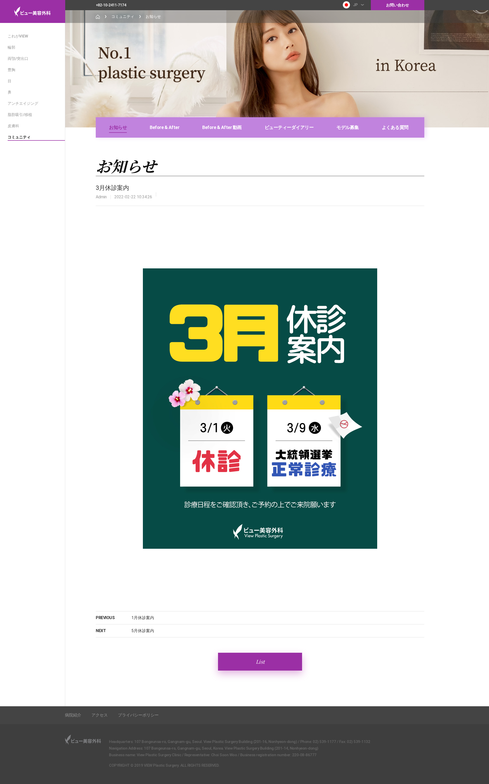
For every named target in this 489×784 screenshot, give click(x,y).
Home (98, 16)
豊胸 (11, 70)
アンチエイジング (23, 103)
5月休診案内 (142, 630)
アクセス (99, 715)
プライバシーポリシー (138, 715)
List (260, 661)
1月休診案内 (142, 617)
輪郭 (11, 47)
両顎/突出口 (18, 58)
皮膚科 (13, 126)
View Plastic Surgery (32, 11)
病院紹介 (73, 715)
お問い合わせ (397, 5)
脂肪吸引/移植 (20, 114)
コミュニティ (19, 137)
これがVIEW (18, 36)
